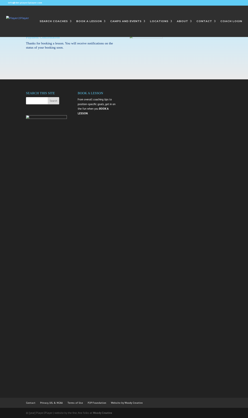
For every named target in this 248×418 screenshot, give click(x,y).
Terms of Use (75, 402)
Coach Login (231, 21)
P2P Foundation (97, 402)
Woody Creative (102, 413)
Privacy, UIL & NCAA (51, 402)
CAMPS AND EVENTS (126, 21)
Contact (30, 402)
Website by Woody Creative (127, 402)
